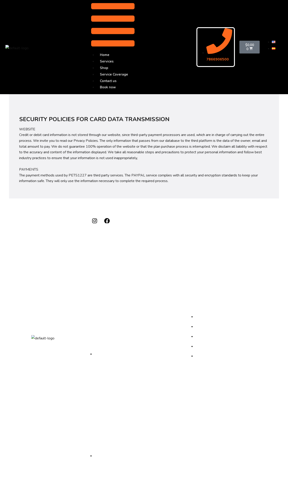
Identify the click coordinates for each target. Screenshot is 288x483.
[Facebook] (106, 221)
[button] (113, 26)
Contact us (108, 81)
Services (107, 61)
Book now (108, 87)
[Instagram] (94, 221)
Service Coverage (114, 74)
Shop (104, 68)
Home (104, 55)
